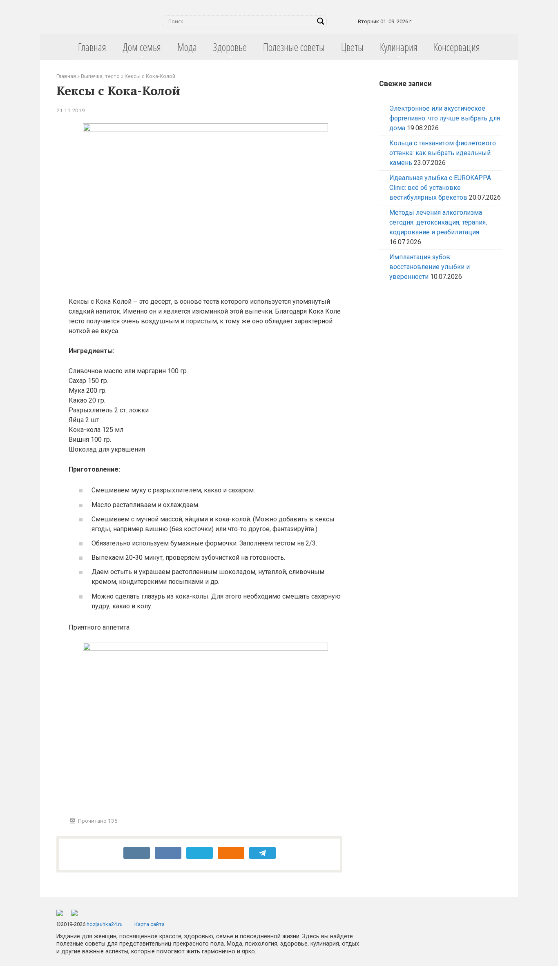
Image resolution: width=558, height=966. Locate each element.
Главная (92, 47)
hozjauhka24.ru (105, 924)
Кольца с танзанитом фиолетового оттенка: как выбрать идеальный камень (442, 153)
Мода (187, 47)
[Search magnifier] (320, 21)
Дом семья (142, 47)
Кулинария (398, 47)
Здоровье (230, 47)
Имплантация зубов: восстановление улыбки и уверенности (429, 266)
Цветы (352, 47)
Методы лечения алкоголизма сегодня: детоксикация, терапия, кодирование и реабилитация (438, 222)
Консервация (457, 47)
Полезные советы (294, 47)
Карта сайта (149, 924)
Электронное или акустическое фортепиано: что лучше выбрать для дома (444, 118)
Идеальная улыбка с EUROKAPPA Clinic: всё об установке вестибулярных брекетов (440, 187)
